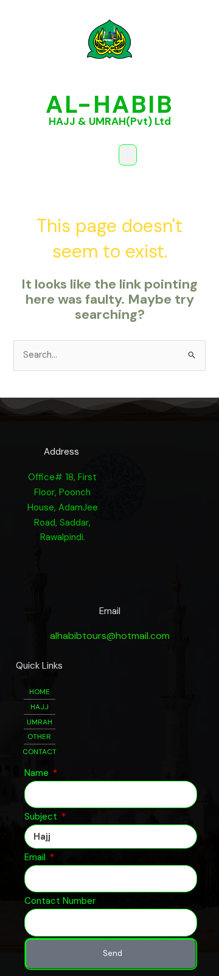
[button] (128, 154)
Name (37, 773)
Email (36, 857)
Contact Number (60, 901)
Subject (42, 817)
